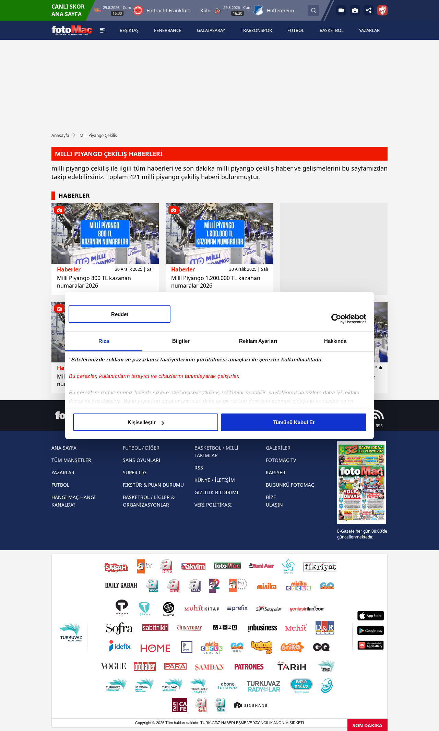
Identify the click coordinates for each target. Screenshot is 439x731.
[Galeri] (355, 10)
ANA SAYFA (63, 447)
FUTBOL (60, 484)
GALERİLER (278, 447)
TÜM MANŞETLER (71, 460)
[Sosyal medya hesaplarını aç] (369, 10)
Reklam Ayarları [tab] (258, 341)
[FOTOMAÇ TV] (341, 10)
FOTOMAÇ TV (281, 460)
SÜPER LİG (134, 472)
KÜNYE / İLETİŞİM (214, 480)
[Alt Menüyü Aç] (102, 30)
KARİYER (275, 472)
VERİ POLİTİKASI (213, 504)
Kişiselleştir (142, 422)
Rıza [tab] (103, 341)
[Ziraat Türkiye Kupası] (382, 10)
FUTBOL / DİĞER (141, 447)
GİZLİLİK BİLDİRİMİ (216, 492)
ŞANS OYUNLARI (142, 460)
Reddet (119, 314)
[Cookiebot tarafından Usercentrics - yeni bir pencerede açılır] (336, 318)
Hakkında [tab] (335, 341)
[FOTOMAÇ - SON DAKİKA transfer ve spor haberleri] (72, 30)
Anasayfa (60, 135)
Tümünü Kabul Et (294, 422)
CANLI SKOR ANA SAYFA (68, 10)
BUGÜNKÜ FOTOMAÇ (290, 484)
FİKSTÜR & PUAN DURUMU (153, 484)
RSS (198, 467)
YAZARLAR (62, 472)
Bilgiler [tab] (181, 341)
